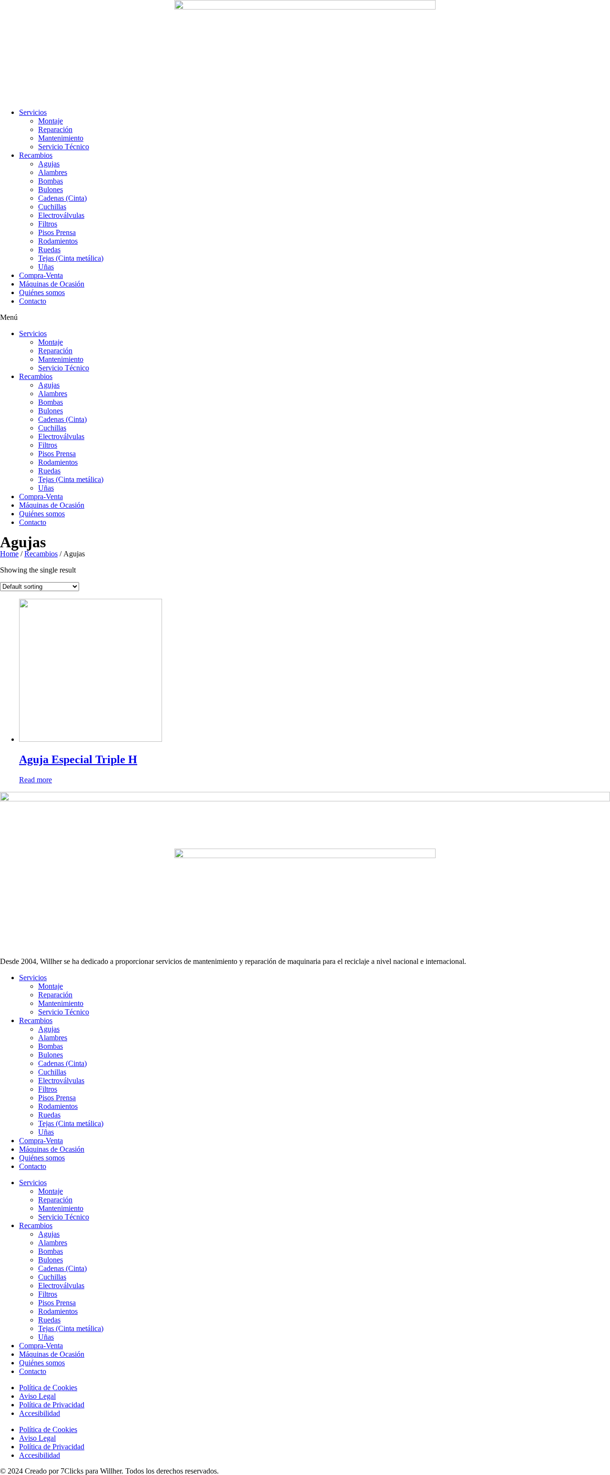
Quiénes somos (42, 292)
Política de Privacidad (51, 1405)
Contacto (32, 301)
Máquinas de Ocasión (51, 284)
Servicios (33, 112)
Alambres (52, 172)
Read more (35, 780)
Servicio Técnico (63, 147)
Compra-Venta (41, 275)
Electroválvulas (61, 215)
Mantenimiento (60, 138)
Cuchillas (52, 207)
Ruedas (49, 250)
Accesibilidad (39, 1413)
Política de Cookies (48, 1387)
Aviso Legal (37, 1396)
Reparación (55, 129)
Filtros (47, 224)
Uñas (46, 267)
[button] (305, 317)
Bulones (50, 189)
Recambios (35, 155)
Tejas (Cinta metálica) (70, 258)
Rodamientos (58, 241)
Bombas (50, 181)
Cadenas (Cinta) (62, 198)
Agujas (49, 164)
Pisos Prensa (57, 232)
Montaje (50, 121)
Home (9, 554)
